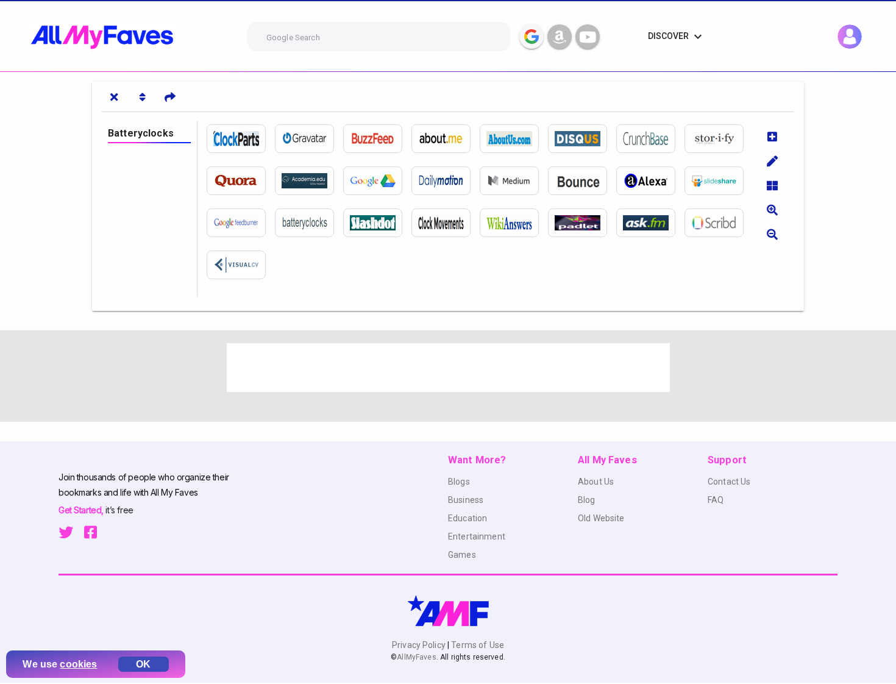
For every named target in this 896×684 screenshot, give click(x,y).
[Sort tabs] (142, 97)
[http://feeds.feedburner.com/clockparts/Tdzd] (241, 222)
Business (465, 500)
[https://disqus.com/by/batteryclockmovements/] (582, 138)
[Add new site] (772, 136)
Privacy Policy (419, 645)
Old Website (601, 518)
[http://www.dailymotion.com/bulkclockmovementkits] (445, 180)
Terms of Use (476, 645)
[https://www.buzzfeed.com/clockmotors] (377, 138)
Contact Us (729, 481)
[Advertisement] (448, 367)
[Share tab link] (170, 97)
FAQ (716, 500)
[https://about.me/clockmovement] (445, 138)
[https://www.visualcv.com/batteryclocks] (241, 265)
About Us (596, 481)
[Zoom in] (772, 210)
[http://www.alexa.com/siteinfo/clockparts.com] (650, 180)
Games (462, 555)
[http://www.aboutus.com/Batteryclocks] (514, 138)
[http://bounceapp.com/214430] (582, 180)
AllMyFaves (416, 657)
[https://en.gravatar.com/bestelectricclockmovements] (309, 138)
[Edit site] (772, 161)
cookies (78, 664)
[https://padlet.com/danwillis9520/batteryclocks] (582, 222)
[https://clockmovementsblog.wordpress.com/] (445, 222)
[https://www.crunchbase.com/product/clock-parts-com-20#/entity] (650, 138)
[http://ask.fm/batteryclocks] (650, 222)
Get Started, (82, 510)
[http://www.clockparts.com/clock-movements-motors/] (241, 138)
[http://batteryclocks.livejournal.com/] (309, 222)
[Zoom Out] (772, 234)
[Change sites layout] (772, 185)
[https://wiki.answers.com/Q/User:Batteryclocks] (514, 222)
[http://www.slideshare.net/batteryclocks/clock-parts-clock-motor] (718, 180)
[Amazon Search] (559, 36)
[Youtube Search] (587, 36)
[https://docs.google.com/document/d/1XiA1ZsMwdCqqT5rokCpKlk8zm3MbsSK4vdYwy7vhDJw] (377, 180)
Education (467, 518)
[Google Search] (531, 36)
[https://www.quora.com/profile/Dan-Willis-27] (241, 180)
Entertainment (476, 536)
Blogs (459, 481)
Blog (587, 500)
